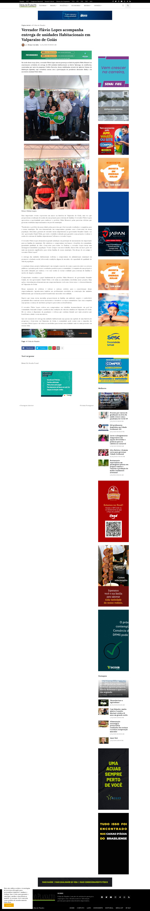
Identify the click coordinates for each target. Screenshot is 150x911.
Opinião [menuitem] (97, 5)
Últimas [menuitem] (42, 5)
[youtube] (121, 1)
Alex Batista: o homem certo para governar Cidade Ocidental (119, 452)
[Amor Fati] (103, 740)
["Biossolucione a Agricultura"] (103, 703)
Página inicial (26, 25)
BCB (91, 1)
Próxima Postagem (86, 405)
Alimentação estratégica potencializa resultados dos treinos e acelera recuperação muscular (119, 727)
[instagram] (118, 1)
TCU (73, 1)
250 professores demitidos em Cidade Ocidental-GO (118, 427)
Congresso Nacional (37, 1)
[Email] (58, 348)
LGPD (89, 908)
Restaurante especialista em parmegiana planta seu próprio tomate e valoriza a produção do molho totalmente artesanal (119, 466)
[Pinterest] (54, 348)
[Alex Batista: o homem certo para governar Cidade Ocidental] (103, 452)
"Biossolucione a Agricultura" (116, 701)
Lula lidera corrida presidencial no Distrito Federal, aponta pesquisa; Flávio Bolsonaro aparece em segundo (113, 686)
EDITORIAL (109, 908)
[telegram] (127, 1)
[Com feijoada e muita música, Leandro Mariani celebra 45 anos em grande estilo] (103, 711)
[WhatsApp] (50, 348)
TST (86, 1)
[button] (123, 5)
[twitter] (115, 1)
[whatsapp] (124, 1)
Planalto (21, 1)
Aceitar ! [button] (9, 905)
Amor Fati (114, 738)
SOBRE (72, 908)
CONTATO (80, 908)
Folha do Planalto (38, 908)
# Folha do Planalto (38, 25)
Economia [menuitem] (76, 5)
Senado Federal (49, 1)
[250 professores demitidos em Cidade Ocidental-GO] (103, 427)
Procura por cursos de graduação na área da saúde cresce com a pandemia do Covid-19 (119, 416)
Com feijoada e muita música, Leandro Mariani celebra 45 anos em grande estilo (119, 712)
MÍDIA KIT (119, 908)
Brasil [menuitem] (53, 5)
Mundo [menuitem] (87, 5)
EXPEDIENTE (98, 908)
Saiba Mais (7, 902)
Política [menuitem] (63, 5)
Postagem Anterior (27, 405)
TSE (82, 1)
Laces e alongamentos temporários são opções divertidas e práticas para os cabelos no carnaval (119, 440)
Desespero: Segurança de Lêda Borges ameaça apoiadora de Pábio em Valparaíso (113, 398)
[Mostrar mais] (62, 348)
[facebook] (102, 897)
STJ (78, 1)
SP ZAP (128, 908)
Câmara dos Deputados (63, 1)
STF (27, 1)
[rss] (130, 1)
